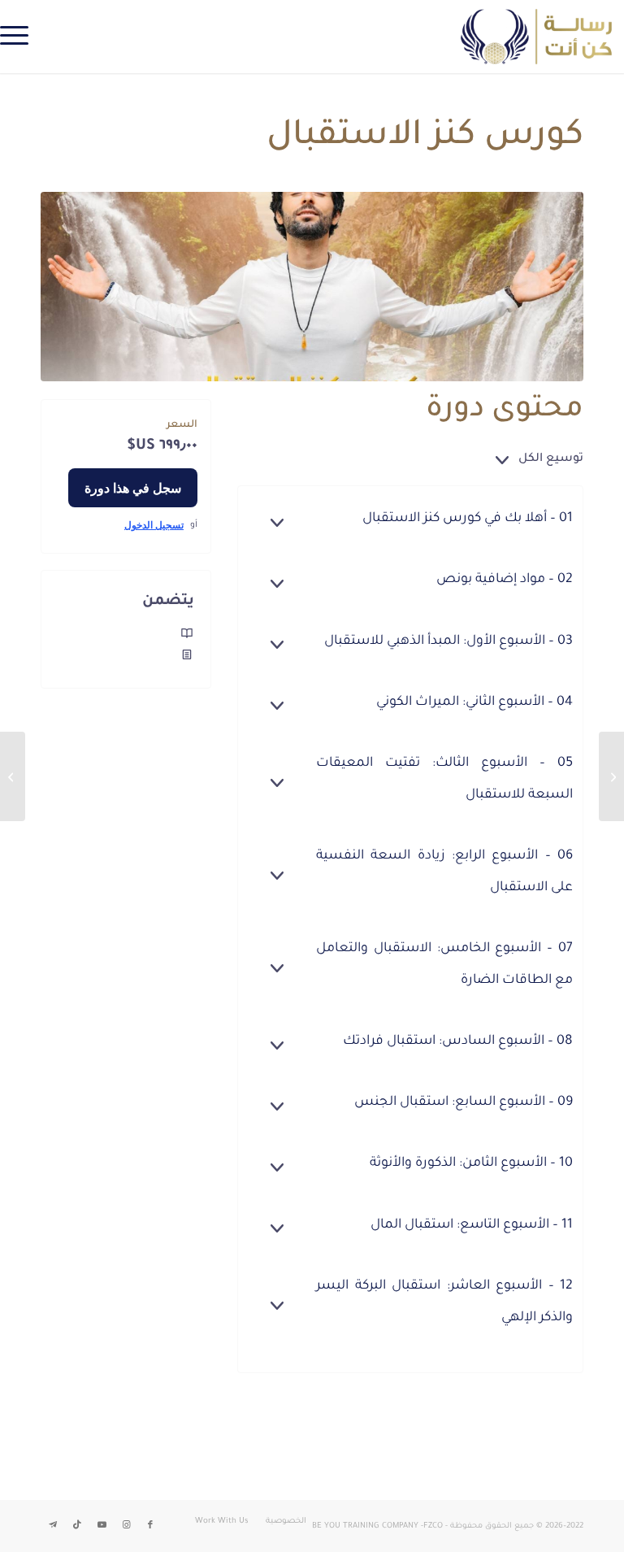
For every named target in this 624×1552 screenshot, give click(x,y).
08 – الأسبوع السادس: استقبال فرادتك (458, 1041)
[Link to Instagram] (126, 1525)
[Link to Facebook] (150, 1525)
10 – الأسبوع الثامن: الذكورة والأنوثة (471, 1163)
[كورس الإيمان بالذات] (611, 776)
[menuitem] (19, 36)
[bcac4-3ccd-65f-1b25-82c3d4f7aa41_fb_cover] (312, 287)
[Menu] (19, 36)
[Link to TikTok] (77, 1525)
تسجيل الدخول (154, 525)
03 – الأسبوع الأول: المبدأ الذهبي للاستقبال (448, 641)
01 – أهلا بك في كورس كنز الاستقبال (467, 518)
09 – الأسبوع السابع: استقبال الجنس (463, 1102)
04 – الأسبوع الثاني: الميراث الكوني (474, 702)
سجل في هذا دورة (132, 488)
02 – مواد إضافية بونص (504, 579)
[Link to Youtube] (101, 1525)
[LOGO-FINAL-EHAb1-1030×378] (536, 36)
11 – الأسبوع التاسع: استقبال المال (471, 1225)
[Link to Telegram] (53, 1525)
